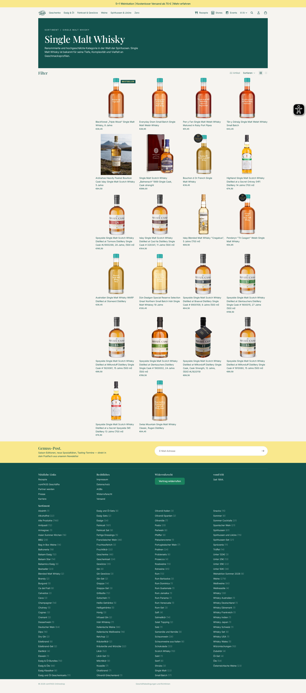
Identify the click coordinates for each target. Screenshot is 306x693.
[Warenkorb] (265, 12)
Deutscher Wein (49, 627)
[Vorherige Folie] (100, 154)
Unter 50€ (221, 569)
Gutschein (103, 598)
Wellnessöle (221, 588)
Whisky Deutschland (225, 602)
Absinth (43, 510)
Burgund (44, 583)
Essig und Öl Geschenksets (54, 675)
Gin (100, 569)
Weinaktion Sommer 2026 (228, 573)
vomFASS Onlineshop (55, 684)
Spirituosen (221, 530)
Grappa (103, 583)
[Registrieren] (263, 451)
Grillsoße (103, 593)
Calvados (45, 593)
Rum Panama (163, 598)
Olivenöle (161, 520)
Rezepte (42, 479)
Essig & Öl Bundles (50, 660)
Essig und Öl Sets (107, 510)
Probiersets (162, 554)
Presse (41, 494)
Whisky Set (221, 631)
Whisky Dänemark (224, 607)
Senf (159, 660)
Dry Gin (44, 636)
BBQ (43, 539)
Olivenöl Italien (164, 510)
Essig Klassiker (47, 670)
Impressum (102, 479)
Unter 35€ (221, 564)
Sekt (159, 656)
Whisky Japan (222, 622)
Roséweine (163, 564)
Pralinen (161, 549)
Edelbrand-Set (47, 646)
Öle (217, 660)
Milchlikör (103, 660)
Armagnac (45, 530)
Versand (101, 498)
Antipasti (45, 525)
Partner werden (46, 489)
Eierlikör (44, 651)
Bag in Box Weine (49, 544)
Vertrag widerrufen (170, 481)
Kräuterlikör (104, 641)
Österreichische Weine (227, 665)
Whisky (219, 593)
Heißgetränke (105, 607)
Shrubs (160, 665)
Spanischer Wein (224, 525)
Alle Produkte (48, 520)
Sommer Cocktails (225, 520)
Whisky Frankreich (224, 612)
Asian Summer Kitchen (52, 535)
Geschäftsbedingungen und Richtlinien (153, 684)
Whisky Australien (224, 598)
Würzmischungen (224, 646)
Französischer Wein (109, 539)
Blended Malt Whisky (51, 573)
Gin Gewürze (105, 573)
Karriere (42, 498)
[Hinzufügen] (132, 170)
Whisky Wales (222, 641)
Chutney (44, 607)
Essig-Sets (104, 515)
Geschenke (105, 554)
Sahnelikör (162, 617)
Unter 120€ (221, 554)
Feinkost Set (105, 530)
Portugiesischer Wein (167, 544)
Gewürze (104, 564)
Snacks (219, 510)
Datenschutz (103, 484)
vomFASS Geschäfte (49, 484)
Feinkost (104, 525)
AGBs (99, 489)
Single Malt (163, 670)
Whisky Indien (222, 617)
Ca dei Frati (46, 588)
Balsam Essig (47, 554)
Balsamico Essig (48, 564)
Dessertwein (46, 622)
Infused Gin (104, 617)
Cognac (44, 612)
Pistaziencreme (164, 539)
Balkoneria (46, 549)
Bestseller (45, 569)
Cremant (44, 617)
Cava (42, 598)
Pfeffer (160, 535)
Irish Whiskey (105, 622)
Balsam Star (46, 559)
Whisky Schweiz (223, 627)
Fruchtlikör (105, 549)
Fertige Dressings (107, 535)
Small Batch (163, 675)
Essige (102, 520)
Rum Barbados (164, 578)
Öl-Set (218, 656)
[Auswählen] (132, 114)
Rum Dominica (164, 583)
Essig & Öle (46, 665)
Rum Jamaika (163, 593)
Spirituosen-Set (223, 539)
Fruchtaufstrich (106, 544)
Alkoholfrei (46, 515)
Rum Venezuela (164, 602)
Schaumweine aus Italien (169, 641)
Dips (42, 631)
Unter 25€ (220, 559)
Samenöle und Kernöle (168, 631)
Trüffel (218, 549)
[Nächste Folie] (132, 154)
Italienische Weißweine (111, 631)
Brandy (43, 578)
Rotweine (162, 569)
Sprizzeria (220, 544)
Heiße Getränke (106, 602)
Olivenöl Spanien (165, 515)
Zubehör (219, 651)
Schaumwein (164, 636)
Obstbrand (104, 670)
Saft (159, 612)
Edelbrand (45, 641)
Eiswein (43, 656)
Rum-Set (161, 607)
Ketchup (103, 636)
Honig (101, 612)
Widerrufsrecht (104, 494)
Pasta (160, 525)
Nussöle (102, 665)
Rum (159, 573)
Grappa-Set (105, 588)
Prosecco (161, 559)
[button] (249, 72)
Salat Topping (164, 622)
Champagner (47, 602)
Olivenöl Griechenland (109, 675)
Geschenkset (106, 559)
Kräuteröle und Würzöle (111, 646)
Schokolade (163, 646)
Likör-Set (103, 656)
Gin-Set (102, 578)
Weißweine (221, 583)
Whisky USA (221, 636)
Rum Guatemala (165, 588)
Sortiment (52, 30)
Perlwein (161, 530)
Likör (102, 651)
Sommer (219, 515)
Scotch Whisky (165, 651)
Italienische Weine (108, 627)
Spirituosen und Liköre (227, 535)
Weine (219, 578)
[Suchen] (251, 12)
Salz (159, 627)
